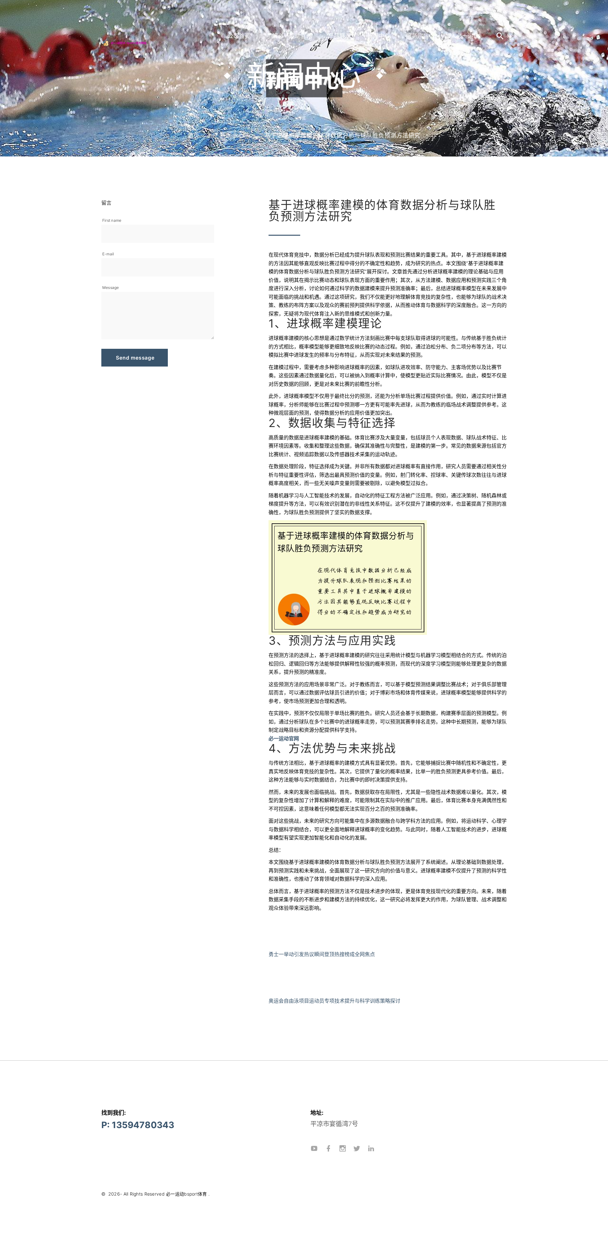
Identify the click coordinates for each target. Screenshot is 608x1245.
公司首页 (238, 36)
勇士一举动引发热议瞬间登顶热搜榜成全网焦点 (322, 954)
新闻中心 (378, 36)
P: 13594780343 (137, 1125)
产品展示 (339, 36)
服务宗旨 (417, 36)
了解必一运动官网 (289, 36)
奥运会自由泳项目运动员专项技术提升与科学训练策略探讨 (334, 1001)
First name (111, 220)
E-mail (108, 254)
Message (110, 287)
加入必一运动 (462, 36)
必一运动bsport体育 (186, 1194)
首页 (194, 135)
